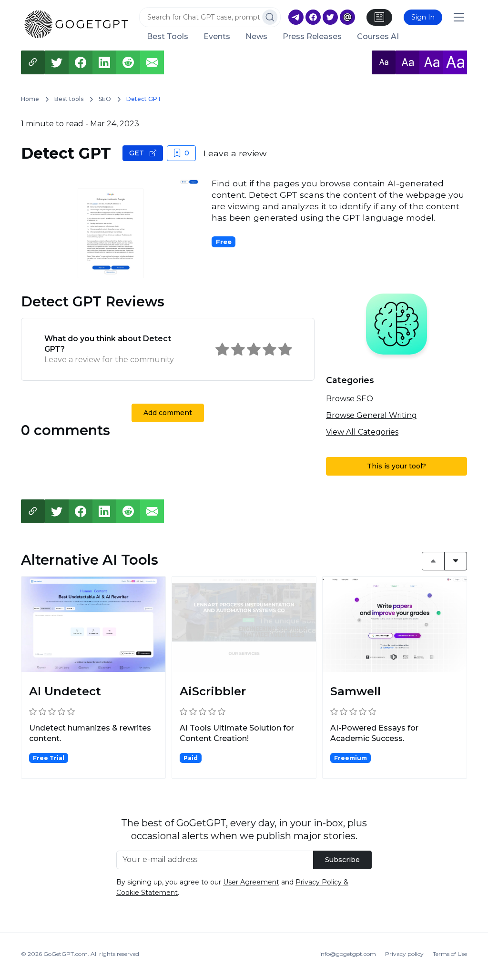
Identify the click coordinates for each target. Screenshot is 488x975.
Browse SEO (349, 398)
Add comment (167, 412)
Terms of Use (450, 953)
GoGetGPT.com (65, 953)
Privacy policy (404, 953)
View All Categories (362, 432)
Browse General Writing (371, 415)
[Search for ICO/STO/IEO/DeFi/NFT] (270, 17)
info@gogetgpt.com (347, 953)
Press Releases (312, 37)
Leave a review (234, 153)
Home (30, 98)
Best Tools (167, 37)
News (256, 37)
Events (216, 37)
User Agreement (251, 882)
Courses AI (378, 37)
